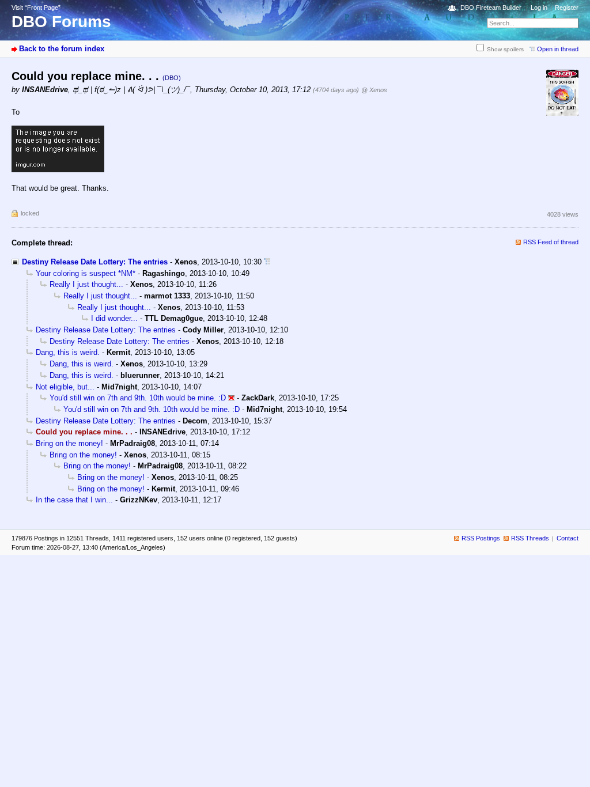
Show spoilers (505, 49)
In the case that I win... (74, 499)
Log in (539, 7)
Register (566, 7)
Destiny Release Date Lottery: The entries (95, 262)
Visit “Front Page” (36, 7)
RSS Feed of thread (550, 242)
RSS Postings (481, 538)
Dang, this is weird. (68, 352)
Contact (567, 538)
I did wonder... (114, 318)
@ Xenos (374, 89)
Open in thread (557, 49)
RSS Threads (530, 538)
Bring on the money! (69, 443)
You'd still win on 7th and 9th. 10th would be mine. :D (138, 398)
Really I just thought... (86, 284)
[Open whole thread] (267, 262)
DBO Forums (61, 22)
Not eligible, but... (65, 387)
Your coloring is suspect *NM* (85, 273)
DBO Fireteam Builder (490, 7)
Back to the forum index (61, 48)
